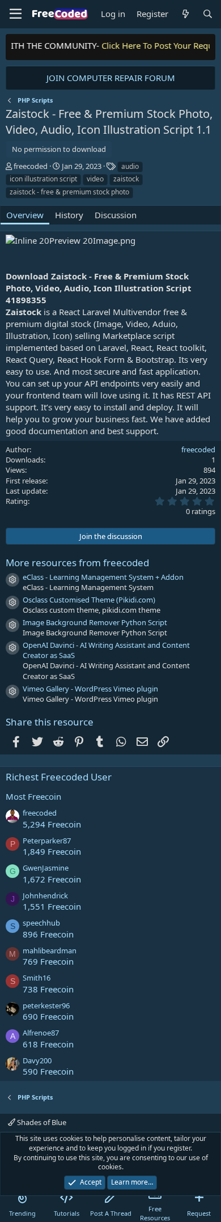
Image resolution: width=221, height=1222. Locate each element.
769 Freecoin (48, 961)
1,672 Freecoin (52, 879)
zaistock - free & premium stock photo (69, 192)
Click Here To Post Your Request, (158, 45)
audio (130, 166)
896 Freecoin (48, 934)
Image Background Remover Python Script (95, 622)
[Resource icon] (12, 580)
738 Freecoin (48, 989)
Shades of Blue (40, 1122)
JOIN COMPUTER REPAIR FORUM (110, 77)
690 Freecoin (48, 1016)
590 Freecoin (48, 1071)
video (95, 179)
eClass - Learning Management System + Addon (103, 577)
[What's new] (185, 13)
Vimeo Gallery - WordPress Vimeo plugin (90, 689)
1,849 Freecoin (52, 851)
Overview (25, 214)
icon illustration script (43, 179)
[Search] (208, 13)
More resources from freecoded (77, 562)
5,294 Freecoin (52, 824)
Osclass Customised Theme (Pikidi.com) (89, 600)
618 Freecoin (48, 1044)
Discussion (116, 214)
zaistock (126, 179)
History (69, 214)
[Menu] (15, 14)
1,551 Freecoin (52, 906)
